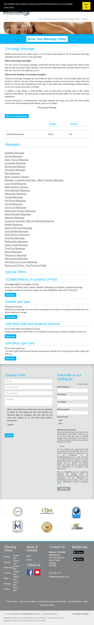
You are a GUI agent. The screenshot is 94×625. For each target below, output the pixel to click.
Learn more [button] (9, 7)
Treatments (46, 19)
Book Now (10, 295)
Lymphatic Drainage (15, 163)
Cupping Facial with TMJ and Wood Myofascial (29, 221)
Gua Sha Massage (15, 238)
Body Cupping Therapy (17, 176)
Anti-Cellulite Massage (16, 231)
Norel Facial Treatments (17, 234)
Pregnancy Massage (16, 255)
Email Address (63, 387)
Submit (9, 435)
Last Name (61, 402)
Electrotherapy (12, 173)
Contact (84, 19)
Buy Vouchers (70, 19)
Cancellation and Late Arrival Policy (52, 601)
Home (40, 19)
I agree (10, 424)
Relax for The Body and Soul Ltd (26, 614)
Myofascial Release (15, 166)
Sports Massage (13, 156)
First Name (61, 394)
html (60, 420)
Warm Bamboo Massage (18, 214)
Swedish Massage (14, 152)
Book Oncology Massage (16, 116)
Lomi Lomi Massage (15, 207)
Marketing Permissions (66, 430)
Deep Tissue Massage (17, 159)
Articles (29, 559)
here (59, 484)
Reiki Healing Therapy (16, 186)
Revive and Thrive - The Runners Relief (25, 265)
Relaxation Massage (15, 193)
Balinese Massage (14, 217)
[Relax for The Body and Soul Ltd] (16, 12)
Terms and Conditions (28, 601)
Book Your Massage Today (47, 39)
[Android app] (78, 559)
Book (58, 19)
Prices (63, 19)
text (60, 423)
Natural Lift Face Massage (18, 227)
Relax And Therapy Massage (20, 210)
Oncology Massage (15, 169)
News (28, 556)
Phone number (63, 409)
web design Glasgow (81, 614)
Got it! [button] (86, 5)
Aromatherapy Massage (17, 190)
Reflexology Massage (16, 241)
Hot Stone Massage (15, 200)
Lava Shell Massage (15, 183)
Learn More (11, 317)
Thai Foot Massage (15, 248)
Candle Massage (14, 197)
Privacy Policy (12, 601)
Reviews (53, 19)
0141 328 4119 (55, 573)
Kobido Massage (14, 224)
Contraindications (75, 601)
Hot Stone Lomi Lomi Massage (21, 261)
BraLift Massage (13, 251)
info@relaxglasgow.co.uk (59, 576)
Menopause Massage (16, 258)
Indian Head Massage (16, 244)
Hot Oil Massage (13, 204)
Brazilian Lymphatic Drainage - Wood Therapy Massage (34, 180)
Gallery (77, 19)
